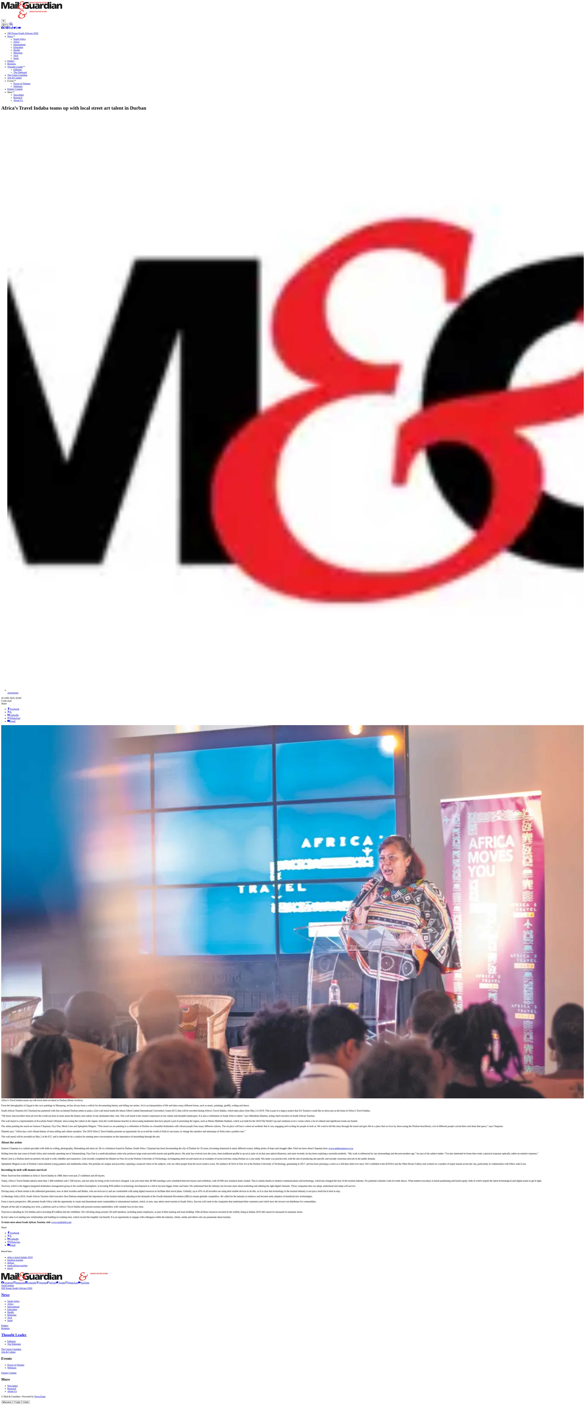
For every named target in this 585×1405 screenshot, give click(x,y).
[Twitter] (14, 28)
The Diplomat (14, 1344)
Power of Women (15, 1365)
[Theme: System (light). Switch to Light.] (5, 25)
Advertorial (12, 693)
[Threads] (10, 28)
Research (11, 1388)
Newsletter (12, 1386)
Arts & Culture (8, 1352)
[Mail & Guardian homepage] (292, 10)
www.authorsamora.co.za (341, 1148)
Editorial (11, 1341)
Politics (4, 1325)
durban (10, 1263)
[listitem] (7, 1283)
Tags (3, 1285)
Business (5, 1328)
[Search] (11, 24)
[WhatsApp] (17, 28)
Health (10, 1312)
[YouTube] (19, 28)
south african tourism (17, 1265)
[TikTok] (12, 28)
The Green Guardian (11, 1349)
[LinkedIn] (7, 28)
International (13, 1306)
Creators (10, 1285)
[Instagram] (5, 28)
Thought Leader (14, 1335)
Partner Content (8, 1373)
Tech (9, 1317)
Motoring (11, 1315)
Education (12, 1309)
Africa (10, 1304)
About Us (12, 1391)
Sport (9, 1320)
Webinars (11, 1367)
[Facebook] (2, 28)
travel (10, 1268)
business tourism (15, 1260)
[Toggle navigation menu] (3, 21)
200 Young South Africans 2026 (16, 1288)
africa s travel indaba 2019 (20, 1257)
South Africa (13, 1301)
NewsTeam (39, 1396)
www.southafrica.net (61, 1222)
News (5, 1295)
